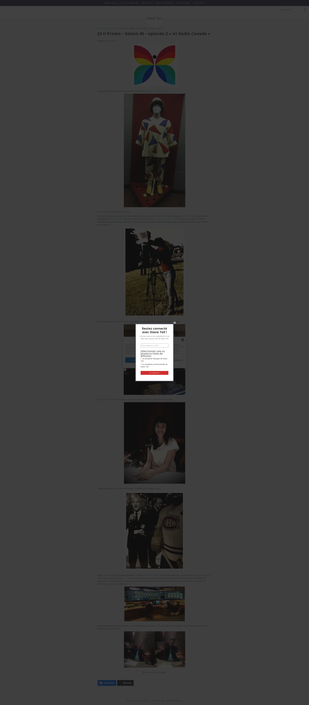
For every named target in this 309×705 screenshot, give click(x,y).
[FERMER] (174, 323)
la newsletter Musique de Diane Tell (154, 359)
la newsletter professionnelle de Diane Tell (154, 365)
